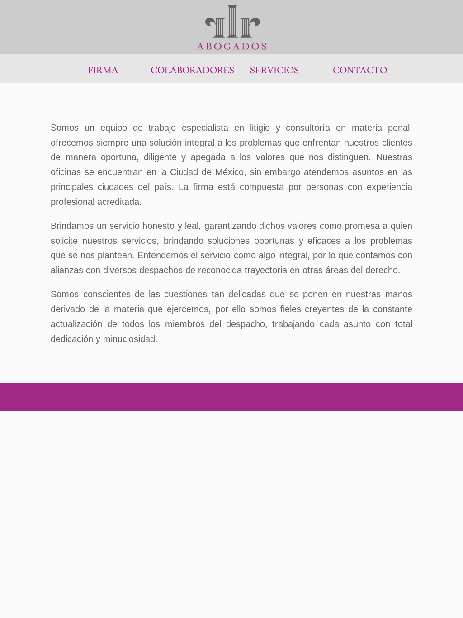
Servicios (274, 70)
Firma (103, 70)
